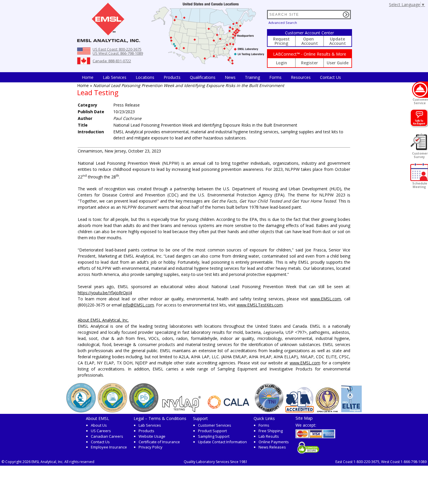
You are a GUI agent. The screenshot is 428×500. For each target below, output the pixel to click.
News (230, 77)
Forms (275, 77)
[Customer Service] (420, 89)
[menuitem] (87, 77)
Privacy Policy (150, 447)
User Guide (338, 62)
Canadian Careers (107, 436)
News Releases (272, 447)
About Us (99, 425)
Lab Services (150, 425)
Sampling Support (213, 436)
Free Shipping (271, 430)
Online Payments (274, 441)
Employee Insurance (109, 447)
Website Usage (152, 436)
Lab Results (269, 436)
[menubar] (211, 77)
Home (87, 77)
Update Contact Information (222, 441)
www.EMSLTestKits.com (260, 305)
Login (281, 62)
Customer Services (214, 425)
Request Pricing (281, 41)
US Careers (101, 430)
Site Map (304, 418)
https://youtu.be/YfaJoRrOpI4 (105, 292)
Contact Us (330, 77)
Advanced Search (282, 22)
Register (309, 62)
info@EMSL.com (138, 305)
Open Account (309, 41)
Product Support (212, 430)
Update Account (337, 41)
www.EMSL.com (325, 299)
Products (172, 77)
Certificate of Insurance (159, 441)
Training (252, 77)
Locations (145, 77)
